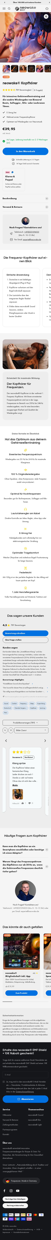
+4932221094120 (31, 232)
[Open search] (5, 730)
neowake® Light (35, 1124)
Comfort (14, 703)
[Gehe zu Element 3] (23, 69)
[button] (9, 90)
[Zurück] (4, 2)
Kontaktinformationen (21, 1232)
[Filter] (10, 730)
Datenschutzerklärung (25, 1091)
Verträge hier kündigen (15, 1199)
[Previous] (7, 741)
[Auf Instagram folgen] (11, 1190)
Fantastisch (7, 708)
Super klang (41, 703)
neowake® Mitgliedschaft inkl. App (17, 975)
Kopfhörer (33, 708)
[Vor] (49, 2)
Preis (5, 713)
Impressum (6, 1232)
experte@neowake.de (32, 239)
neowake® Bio (34, 1120)
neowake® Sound (35, 1115)
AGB (38, 1229)
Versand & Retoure (10, 1120)
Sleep (32, 703)
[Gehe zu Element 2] (14, 69)
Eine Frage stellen (13, 640)
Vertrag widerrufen (15, 1205)
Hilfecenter (7, 1115)
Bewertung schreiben (15, 633)
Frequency (23, 703)
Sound (6, 77)
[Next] (44, 741)
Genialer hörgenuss (21, 708)
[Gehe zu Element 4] (31, 69)
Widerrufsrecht (8, 1229)
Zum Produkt (21, 993)
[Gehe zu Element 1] (6, 69)
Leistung (42, 708)
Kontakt (6, 1134)
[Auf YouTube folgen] (17, 1190)
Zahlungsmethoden (10, 1124)
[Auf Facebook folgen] (4, 1190)
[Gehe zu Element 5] (39, 69)
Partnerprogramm (10, 1129)
